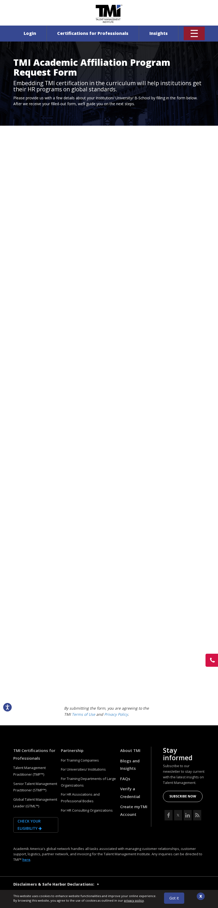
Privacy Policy (116, 714)
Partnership (72, 750)
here (26, 859)
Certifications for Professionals (92, 33)
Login (30, 33)
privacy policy (134, 900)
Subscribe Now (182, 796)
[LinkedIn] (188, 815)
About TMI (130, 750)
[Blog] (197, 815)
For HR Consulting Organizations (87, 810)
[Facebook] (169, 815)
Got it (174, 898)
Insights (158, 33)
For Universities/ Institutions (83, 769)
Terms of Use (83, 714)
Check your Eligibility (29, 825)
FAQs (125, 778)
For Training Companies (80, 760)
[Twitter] (178, 815)
